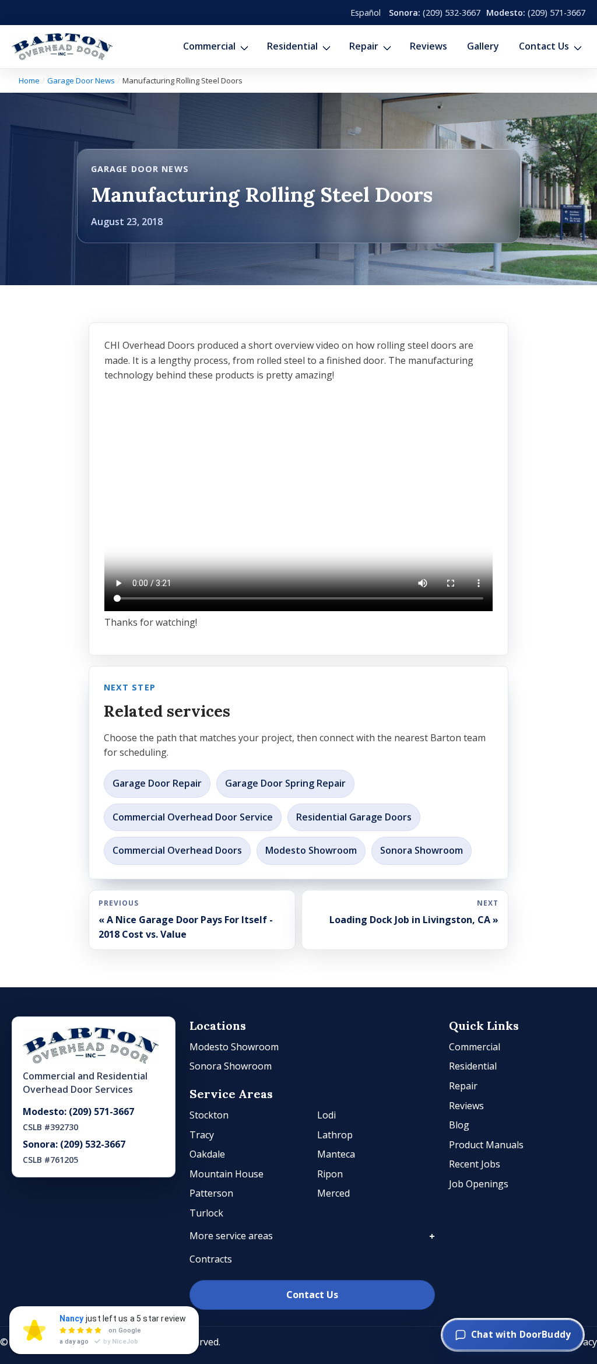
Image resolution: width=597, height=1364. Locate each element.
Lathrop (335, 1134)
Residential (292, 46)
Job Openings (478, 1183)
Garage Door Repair (157, 783)
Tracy (201, 1134)
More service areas (231, 1235)
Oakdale (207, 1154)
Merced (333, 1193)
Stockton (209, 1115)
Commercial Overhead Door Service (193, 817)
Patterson (211, 1193)
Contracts (210, 1259)
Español (365, 12)
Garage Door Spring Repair (285, 783)
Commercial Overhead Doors (177, 850)
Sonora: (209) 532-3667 (74, 1144)
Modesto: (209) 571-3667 (78, 1111)
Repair (363, 46)
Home (29, 80)
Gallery (483, 46)
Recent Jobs (474, 1164)
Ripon (330, 1173)
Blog (459, 1124)
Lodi (326, 1115)
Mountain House (226, 1173)
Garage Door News (81, 80)
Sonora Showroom (421, 850)
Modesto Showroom (311, 850)
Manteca (336, 1154)
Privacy (581, 1341)
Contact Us (544, 46)
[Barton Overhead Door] (62, 46)
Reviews (428, 46)
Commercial (209, 46)
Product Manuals (486, 1144)
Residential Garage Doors (354, 817)
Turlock (206, 1213)
